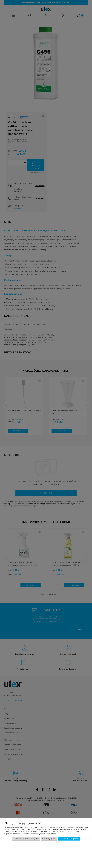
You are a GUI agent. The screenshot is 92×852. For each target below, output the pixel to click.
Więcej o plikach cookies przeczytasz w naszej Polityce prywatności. (30, 834)
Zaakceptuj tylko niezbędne (26, 839)
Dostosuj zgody (49, 839)
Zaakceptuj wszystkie (68, 839)
